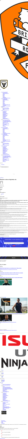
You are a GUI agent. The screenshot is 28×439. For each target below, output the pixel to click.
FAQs (3, 158)
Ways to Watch (4, 124)
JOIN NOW (2, 164)
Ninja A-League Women (4, 98)
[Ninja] (14, 369)
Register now (1, 438)
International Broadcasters (6, 391)
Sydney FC (4, 117)
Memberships (4, 97)
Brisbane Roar (4, 112)
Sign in (4, 438)
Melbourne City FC (5, 150)
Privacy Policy (13, 244)
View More (4, 297)
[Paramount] (3, 380)
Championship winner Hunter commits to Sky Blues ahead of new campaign (11, 272)
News (3, 95)
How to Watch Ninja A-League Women (7, 388)
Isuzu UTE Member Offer (6, 123)
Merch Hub (4, 403)
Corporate (4, 402)
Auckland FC (4, 111)
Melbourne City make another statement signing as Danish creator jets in (8, 330)
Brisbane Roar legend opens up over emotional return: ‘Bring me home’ (11, 268)
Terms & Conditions (3, 421)
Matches (4, 94)
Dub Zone (4, 139)
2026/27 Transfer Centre (6, 93)
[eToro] (2, 373)
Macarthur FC (4, 114)
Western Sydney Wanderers (6, 154)
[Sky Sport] (2, 381)
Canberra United (5, 148)
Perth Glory (4, 152)
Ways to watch (4, 405)
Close (0, 426)
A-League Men (2, 237)
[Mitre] (2, 376)
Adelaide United (5, 146)
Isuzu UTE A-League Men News (7, 384)
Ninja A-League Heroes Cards (6, 104)
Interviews (4, 390)
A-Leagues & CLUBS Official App (7, 121)
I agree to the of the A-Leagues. (14, 244)
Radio (3, 144)
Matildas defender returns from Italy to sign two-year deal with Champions (11, 277)
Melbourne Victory (5, 115)
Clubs (2, 110)
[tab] (14, 260)
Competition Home (5, 92)
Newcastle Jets (4, 116)
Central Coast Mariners (5, 113)
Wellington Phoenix (5, 118)
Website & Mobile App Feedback (7, 407)
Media (3, 125)
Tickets (4, 100)
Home (0, 177)
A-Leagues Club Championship (6, 133)
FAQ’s (3, 404)
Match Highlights (5, 389)
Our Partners (4, 126)
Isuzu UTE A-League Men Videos (7, 387)
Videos (4, 102)
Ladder (4, 96)
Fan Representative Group (6, 160)
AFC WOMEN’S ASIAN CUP (6, 156)
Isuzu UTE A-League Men (6, 108)
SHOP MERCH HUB (5, 122)
